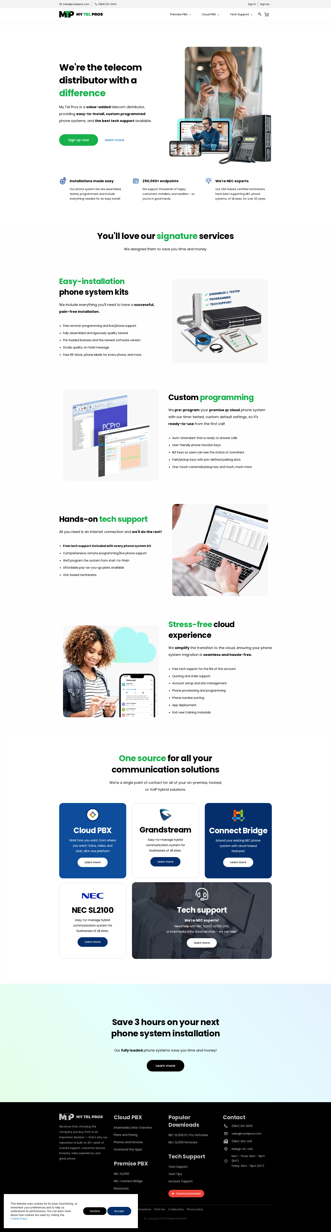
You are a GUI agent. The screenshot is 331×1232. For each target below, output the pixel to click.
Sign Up (265, 4)
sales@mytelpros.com (246, 1134)
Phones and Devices (128, 1142)
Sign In (252, 4)
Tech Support (178, 1167)
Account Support (180, 1181)
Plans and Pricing (126, 1135)
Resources (121, 1188)
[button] (78, 140)
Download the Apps (128, 1149)
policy (199, 1209)
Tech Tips (175, 1174)
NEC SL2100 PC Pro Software (188, 1135)
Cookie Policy (19, 1218)
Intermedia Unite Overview (133, 1128)
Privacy (191, 1209)
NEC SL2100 (121, 1174)
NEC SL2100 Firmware (182, 1142)
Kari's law (159, 1209)
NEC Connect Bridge (128, 1181)
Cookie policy (176, 1209)
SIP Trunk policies (141, 1209)
